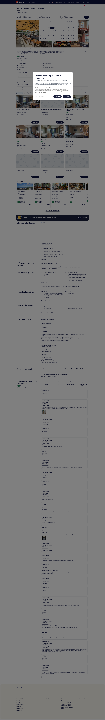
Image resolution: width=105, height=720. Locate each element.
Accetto (67, 96)
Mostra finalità (40, 96)
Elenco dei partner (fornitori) (40, 92)
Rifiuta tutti (58, 96)
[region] (53, 86)
